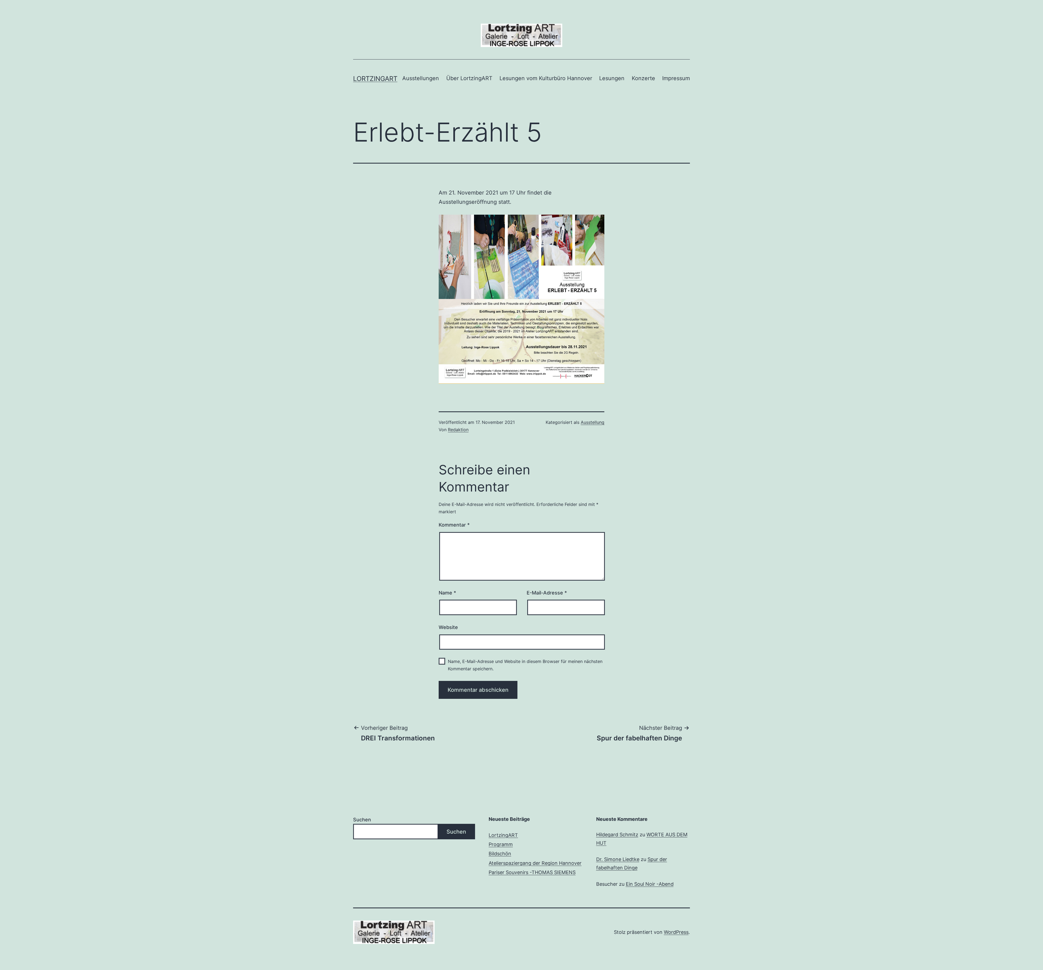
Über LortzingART (469, 78)
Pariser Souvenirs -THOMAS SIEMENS (532, 872)
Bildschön (500, 853)
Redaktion (458, 429)
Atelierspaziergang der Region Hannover (535, 863)
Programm (501, 844)
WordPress (676, 932)
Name (447, 593)
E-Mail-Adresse (547, 593)
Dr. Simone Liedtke (617, 859)
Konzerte (643, 78)
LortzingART (503, 835)
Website (448, 627)
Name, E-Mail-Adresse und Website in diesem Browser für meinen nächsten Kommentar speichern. (525, 665)
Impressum (676, 78)
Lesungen (611, 78)
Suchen (362, 819)
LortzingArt (375, 79)
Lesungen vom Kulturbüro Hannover (545, 78)
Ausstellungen (420, 78)
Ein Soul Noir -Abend (650, 884)
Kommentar (454, 525)
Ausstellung (592, 422)
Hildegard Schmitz (617, 834)
